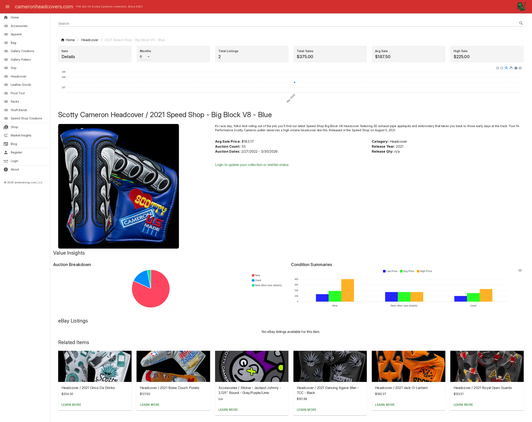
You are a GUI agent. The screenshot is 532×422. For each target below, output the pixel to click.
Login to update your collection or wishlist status (252, 165)
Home (70, 40)
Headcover (89, 40)
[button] (95, 366)
